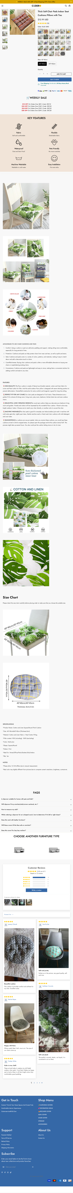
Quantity (40, 69)
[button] (42, 23)
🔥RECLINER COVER (44, 1111)
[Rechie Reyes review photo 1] (19, 1023)
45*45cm (52, 64)
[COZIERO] (36, 5)
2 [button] (34, 1083)
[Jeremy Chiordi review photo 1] (19, 954)
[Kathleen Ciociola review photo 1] (54, 1021)
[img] (8, 922)
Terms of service (6, 1138)
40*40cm (42, 64)
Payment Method (6, 1135)
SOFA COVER (42, 1115)
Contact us (41, 1138)
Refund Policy (5, 1141)
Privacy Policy (5, 1144)
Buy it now (54, 79)
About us (41, 1135)
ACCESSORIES (42, 1124)
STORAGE (41, 1121)
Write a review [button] (36, 890)
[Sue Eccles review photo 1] (54, 948)
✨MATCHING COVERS (45, 1105)
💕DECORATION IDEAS (45, 1108)
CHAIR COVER (42, 1118)
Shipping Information (7, 1148)
